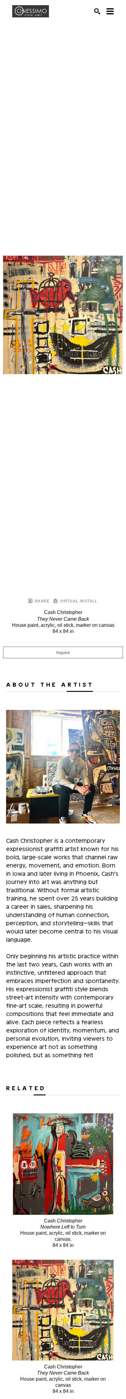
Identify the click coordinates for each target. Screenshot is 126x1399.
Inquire (63, 652)
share (41, 601)
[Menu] (110, 11)
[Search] (97, 11)
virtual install (77, 601)
